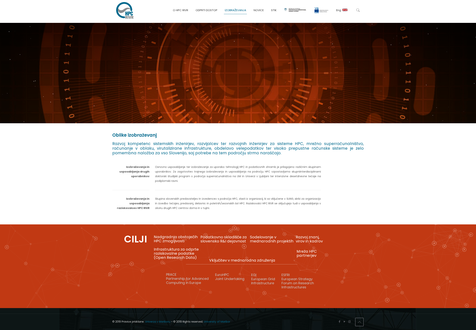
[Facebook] (339, 321)
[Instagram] (349, 321)
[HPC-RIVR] (125, 10)
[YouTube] (344, 321)
